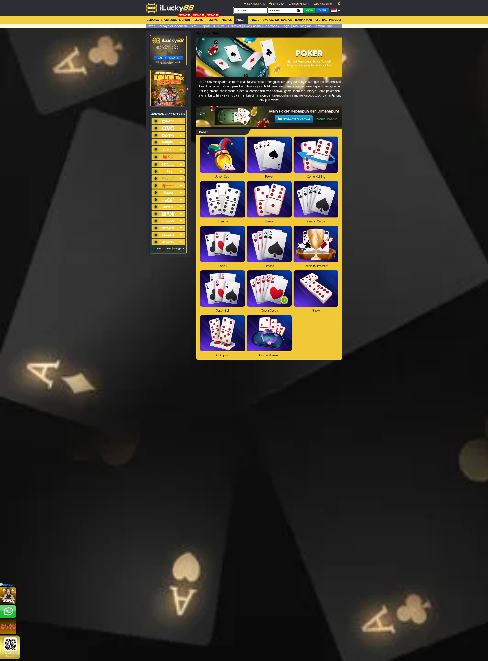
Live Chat (278, 3)
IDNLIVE (213, 19)
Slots (198, 19)
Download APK (255, 3)
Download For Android (296, 119)
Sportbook (169, 19)
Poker (240, 19)
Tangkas (287, 19)
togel (254, 19)
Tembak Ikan (303, 19)
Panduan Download (326, 119)
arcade (227, 19)
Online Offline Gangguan (169, 248)
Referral (320, 19)
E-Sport (184, 19)
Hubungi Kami (300, 3)
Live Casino (271, 19)
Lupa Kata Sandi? (323, 3)
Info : (151, 26)
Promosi (335, 19)
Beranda (153, 19)
